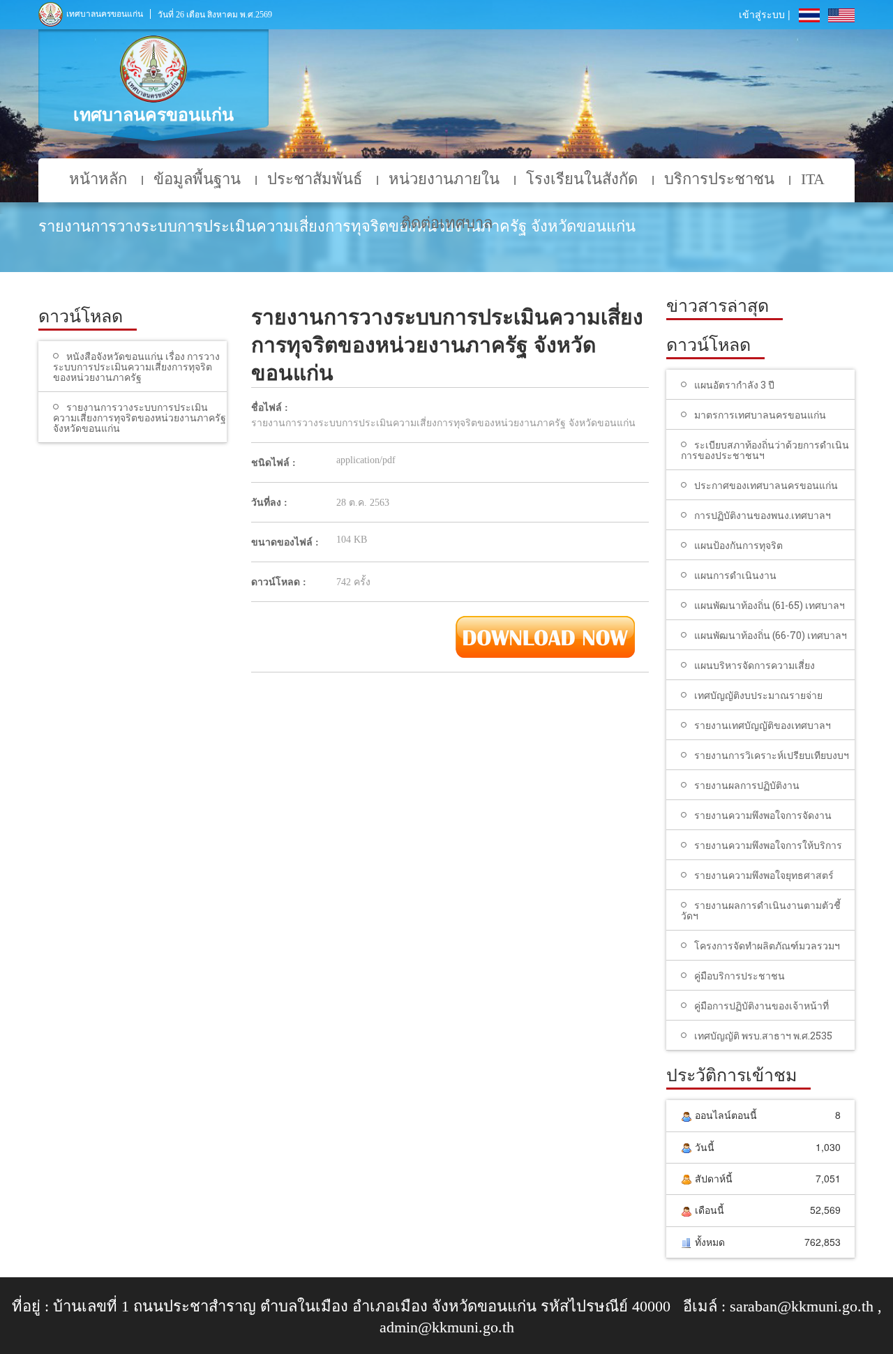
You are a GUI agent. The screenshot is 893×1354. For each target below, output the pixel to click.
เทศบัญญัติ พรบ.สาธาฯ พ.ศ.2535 (763, 1035)
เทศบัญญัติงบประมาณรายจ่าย (758, 695)
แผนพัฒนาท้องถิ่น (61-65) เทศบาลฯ (769, 605)
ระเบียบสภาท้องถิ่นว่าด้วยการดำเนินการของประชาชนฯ (765, 450)
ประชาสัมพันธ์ (314, 179)
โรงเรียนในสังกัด (582, 179)
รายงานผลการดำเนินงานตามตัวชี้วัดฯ (761, 910)
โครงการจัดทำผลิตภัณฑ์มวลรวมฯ (767, 945)
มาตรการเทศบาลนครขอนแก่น (760, 414)
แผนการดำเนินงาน (735, 575)
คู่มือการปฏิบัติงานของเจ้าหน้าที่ (761, 1005)
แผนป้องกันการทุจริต (738, 545)
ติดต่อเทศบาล (447, 223)
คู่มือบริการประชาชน (739, 975)
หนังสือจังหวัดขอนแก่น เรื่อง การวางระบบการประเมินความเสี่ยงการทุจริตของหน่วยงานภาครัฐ (136, 366)
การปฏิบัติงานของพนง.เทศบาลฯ (762, 515)
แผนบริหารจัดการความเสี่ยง (754, 665)
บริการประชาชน (719, 179)
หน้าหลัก (98, 179)
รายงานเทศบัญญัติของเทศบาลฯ (762, 725)
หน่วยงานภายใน (444, 179)
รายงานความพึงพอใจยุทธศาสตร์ (764, 875)
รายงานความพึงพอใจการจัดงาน (763, 815)
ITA (813, 179)
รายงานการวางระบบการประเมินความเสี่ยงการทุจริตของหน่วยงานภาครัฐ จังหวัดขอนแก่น (139, 417)
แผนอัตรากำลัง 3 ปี (734, 384)
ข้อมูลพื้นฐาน (197, 179)
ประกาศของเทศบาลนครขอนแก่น (766, 485)
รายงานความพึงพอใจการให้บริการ (768, 845)
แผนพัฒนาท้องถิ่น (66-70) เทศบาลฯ (770, 635)
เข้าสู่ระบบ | (764, 14)
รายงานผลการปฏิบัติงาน (747, 785)
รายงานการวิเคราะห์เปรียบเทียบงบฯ (771, 755)
